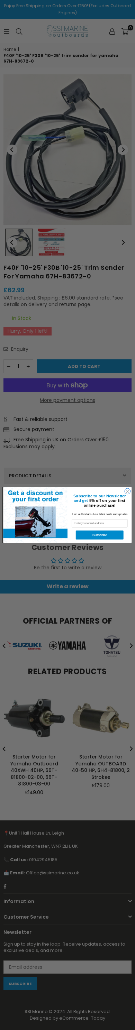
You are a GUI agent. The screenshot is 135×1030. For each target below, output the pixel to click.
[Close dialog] (127, 491)
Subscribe (99, 535)
